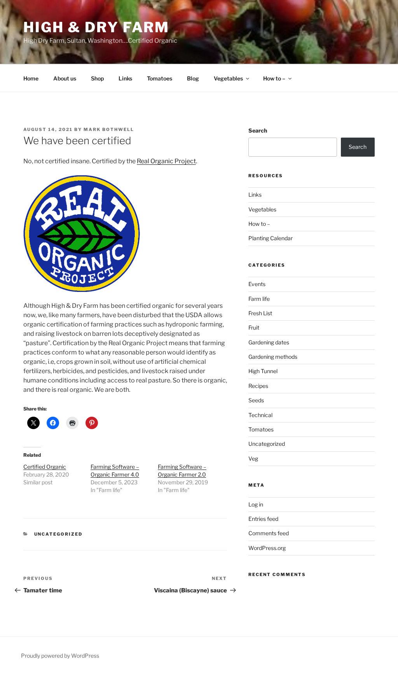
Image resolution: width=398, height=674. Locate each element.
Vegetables (228, 78)
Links (125, 78)
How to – (274, 78)
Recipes (258, 385)
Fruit (253, 327)
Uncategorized (58, 534)
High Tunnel (263, 371)
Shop (97, 78)
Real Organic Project (166, 161)
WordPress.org (267, 548)
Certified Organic (44, 466)
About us (64, 78)
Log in (255, 504)
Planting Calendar (270, 238)
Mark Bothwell (109, 129)
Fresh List (260, 313)
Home (30, 78)
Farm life (259, 298)
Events (256, 284)
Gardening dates (268, 342)
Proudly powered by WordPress (60, 655)
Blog (193, 78)
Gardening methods (272, 356)
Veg (253, 458)
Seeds (256, 400)
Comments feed (268, 533)
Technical (260, 415)
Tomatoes (159, 78)
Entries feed (263, 518)
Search (257, 130)
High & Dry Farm (96, 27)
